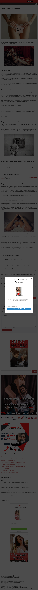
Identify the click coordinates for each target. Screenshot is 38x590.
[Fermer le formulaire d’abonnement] (31, 278)
